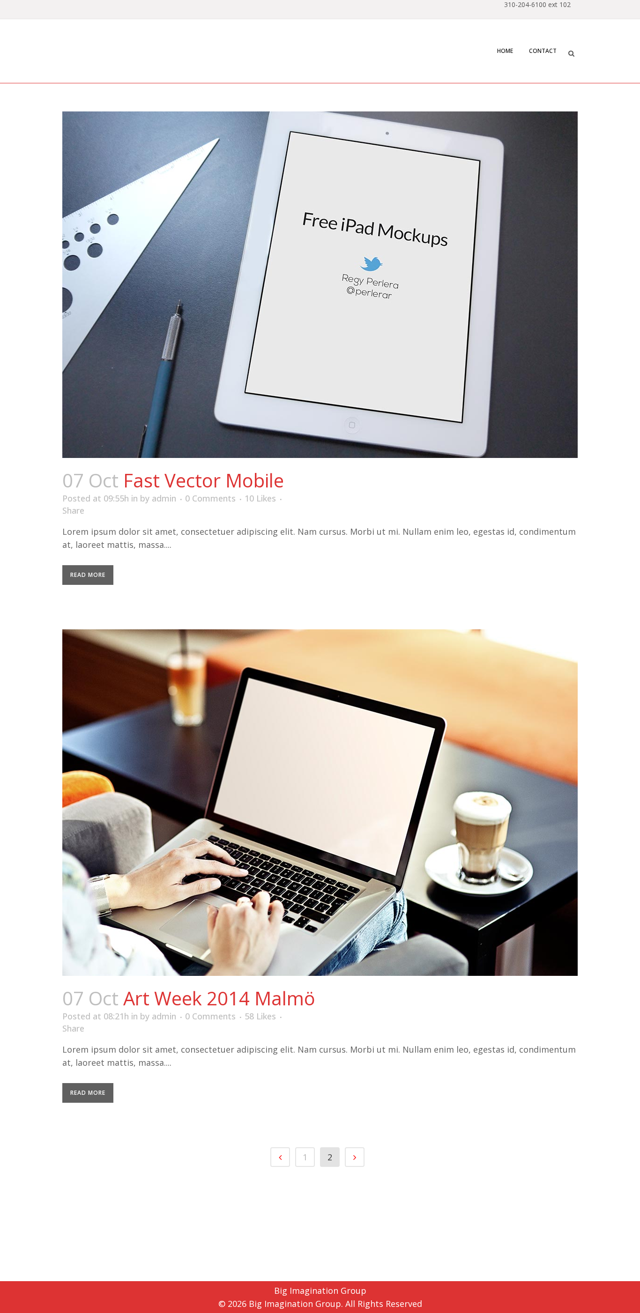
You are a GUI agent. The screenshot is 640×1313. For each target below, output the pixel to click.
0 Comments (210, 498)
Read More (87, 575)
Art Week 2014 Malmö (219, 998)
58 (260, 1016)
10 (260, 498)
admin (164, 498)
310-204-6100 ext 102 (537, 4)
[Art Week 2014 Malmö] (320, 802)
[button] (571, 52)
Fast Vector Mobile (203, 480)
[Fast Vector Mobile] (320, 284)
